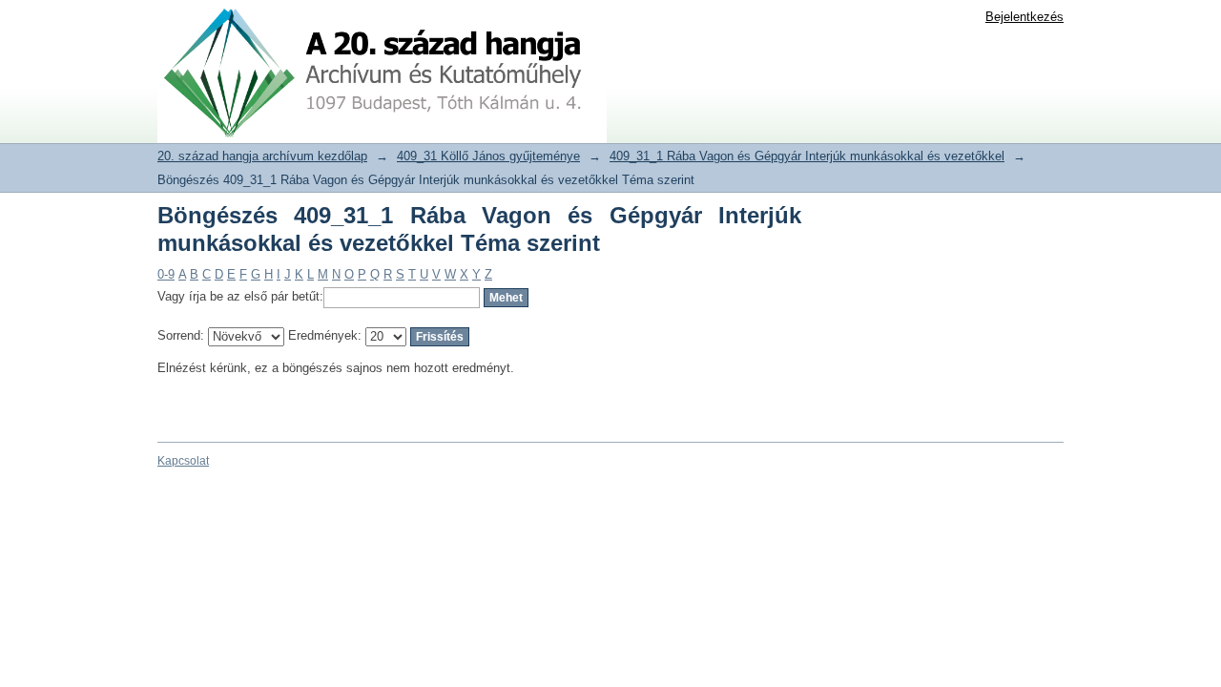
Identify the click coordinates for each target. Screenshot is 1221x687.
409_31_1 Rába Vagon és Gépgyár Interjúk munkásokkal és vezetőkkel (807, 156)
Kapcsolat (183, 461)
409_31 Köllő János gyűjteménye (488, 156)
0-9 (166, 274)
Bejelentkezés (1024, 17)
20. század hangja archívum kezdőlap (262, 156)
